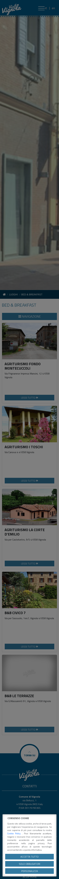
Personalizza (29, 871)
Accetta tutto (29, 857)
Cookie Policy (14, 833)
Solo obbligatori (29, 864)
